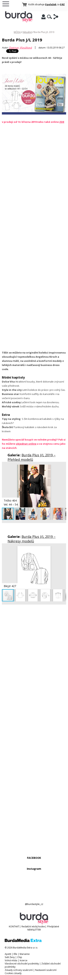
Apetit (8, 954)
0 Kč (62, 4)
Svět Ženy (10, 957)
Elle (15, 954)
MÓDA (17, 32)
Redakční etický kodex (33, 926)
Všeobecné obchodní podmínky (22, 963)
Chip (19, 957)
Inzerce (23, 960)
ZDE (61, 122)
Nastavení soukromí (45, 970)
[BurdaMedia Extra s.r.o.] (23, 941)
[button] (63, 468)
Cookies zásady (13, 973)
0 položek (50, 4)
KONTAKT (14, 926)
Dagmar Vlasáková (20, 47)
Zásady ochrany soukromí (19, 970)
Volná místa (11, 960)
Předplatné (53, 926)
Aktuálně (27, 32)
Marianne (25, 954)
